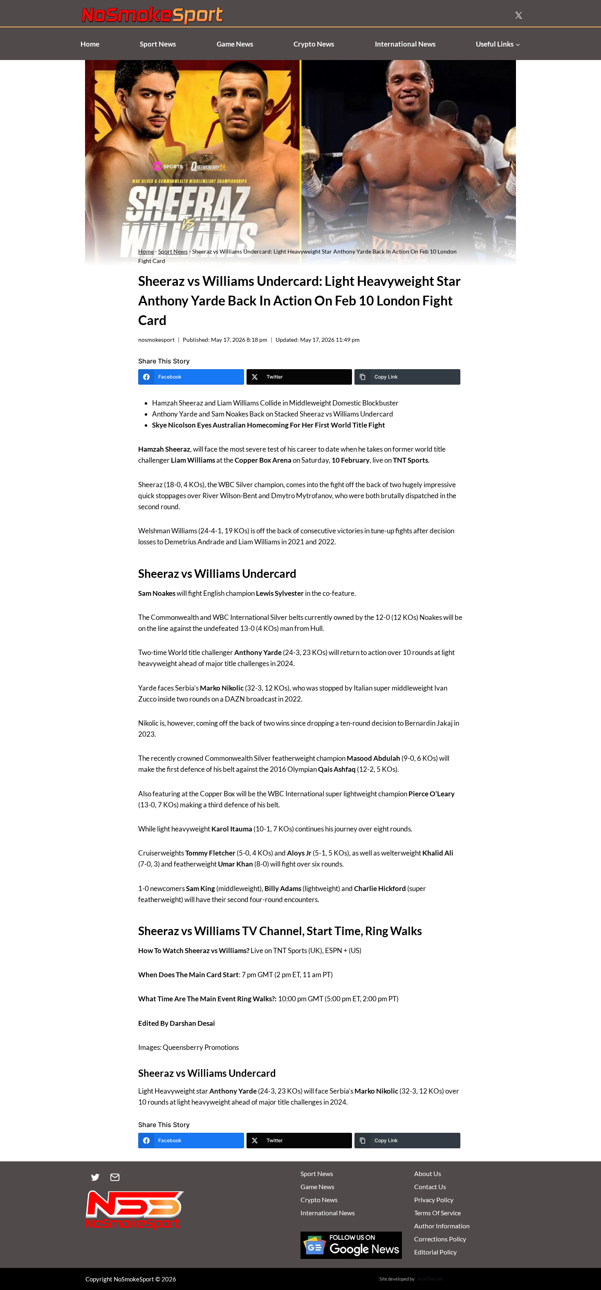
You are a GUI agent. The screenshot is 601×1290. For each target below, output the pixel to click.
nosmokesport (156, 339)
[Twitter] (95, 1177)
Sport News (158, 44)
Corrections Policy (440, 1239)
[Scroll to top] (581, 1245)
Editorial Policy (435, 1252)
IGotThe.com (430, 1278)
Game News (235, 44)
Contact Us (430, 1186)
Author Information (442, 1226)
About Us (427, 1173)
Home (90, 44)
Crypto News (314, 44)
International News (405, 44)
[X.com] (518, 15)
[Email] (115, 1177)
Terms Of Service (437, 1212)
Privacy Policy (433, 1199)
